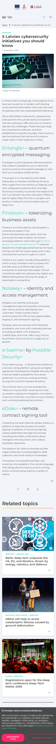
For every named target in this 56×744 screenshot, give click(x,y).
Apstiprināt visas (13, 738)
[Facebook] (18, 489)
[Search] (44, 17)
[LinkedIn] (38, 489)
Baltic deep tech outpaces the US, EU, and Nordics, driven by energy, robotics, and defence (26, 561)
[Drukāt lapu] (52, 481)
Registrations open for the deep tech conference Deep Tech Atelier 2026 (27, 683)
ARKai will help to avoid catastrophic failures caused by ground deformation (27, 622)
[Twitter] (28, 489)
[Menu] (50, 17)
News (4, 25)
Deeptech (6, 33)
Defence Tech (22, 554)
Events (8, 676)
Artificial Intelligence (16, 615)
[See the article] (49, 570)
